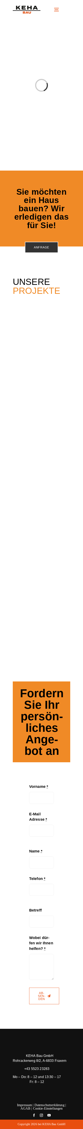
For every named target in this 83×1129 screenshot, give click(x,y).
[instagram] (41, 1115)
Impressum (24, 1105)
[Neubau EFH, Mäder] (41, 402)
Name (35, 851)
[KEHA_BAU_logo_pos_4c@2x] (26, 8)
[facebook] (34, 1115)
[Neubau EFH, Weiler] (41, 625)
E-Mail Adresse (38, 817)
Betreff (35, 910)
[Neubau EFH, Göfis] (41, 446)
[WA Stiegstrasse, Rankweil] (41, 316)
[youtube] (49, 1115)
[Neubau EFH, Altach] (41, 581)
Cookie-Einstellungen (48, 1108)
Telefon (37, 879)
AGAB (25, 1108)
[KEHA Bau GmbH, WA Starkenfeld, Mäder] (41, 357)
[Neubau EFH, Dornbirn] (41, 491)
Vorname (38, 786)
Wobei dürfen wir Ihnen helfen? (41, 943)
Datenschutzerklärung (49, 1105)
